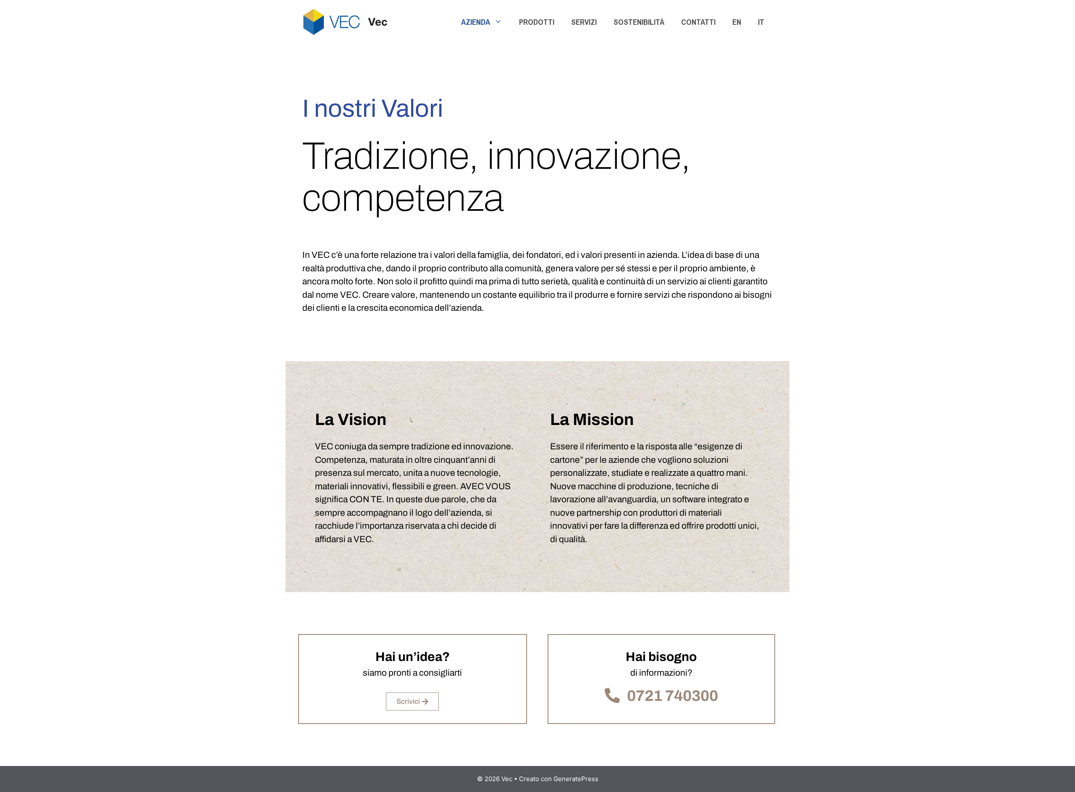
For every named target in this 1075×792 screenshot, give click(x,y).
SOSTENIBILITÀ (639, 21)
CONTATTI (698, 21)
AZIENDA (475, 21)
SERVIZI (584, 21)
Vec (378, 22)
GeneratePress (575, 779)
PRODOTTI (536, 21)
